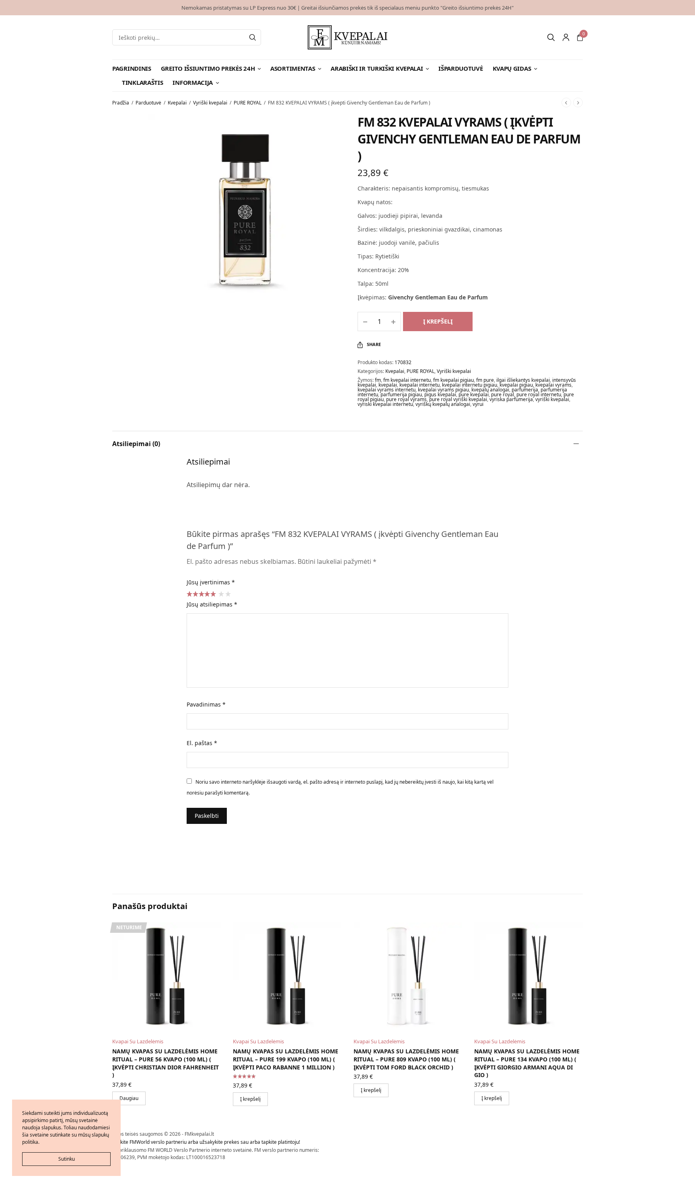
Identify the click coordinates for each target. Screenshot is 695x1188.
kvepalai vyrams (553, 384)
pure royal (502, 394)
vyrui (478, 404)
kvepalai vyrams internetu (386, 389)
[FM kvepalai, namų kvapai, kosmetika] (348, 37)
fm (378, 380)
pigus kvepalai (440, 394)
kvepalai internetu (419, 384)
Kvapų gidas (512, 68)
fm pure (485, 380)
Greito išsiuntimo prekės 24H (208, 68)
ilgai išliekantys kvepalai (523, 380)
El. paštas (202, 743)
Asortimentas (292, 68)
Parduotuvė (148, 102)
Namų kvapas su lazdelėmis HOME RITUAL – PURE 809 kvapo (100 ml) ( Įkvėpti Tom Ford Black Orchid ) (406, 1059)
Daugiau (128, 1098)
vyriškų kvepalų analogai (442, 404)
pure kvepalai (474, 394)
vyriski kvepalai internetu (385, 404)
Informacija (193, 82)
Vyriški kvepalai (210, 102)
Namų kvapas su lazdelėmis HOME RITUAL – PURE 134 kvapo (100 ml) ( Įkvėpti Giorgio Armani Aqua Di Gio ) (527, 1063)
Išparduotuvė (460, 68)
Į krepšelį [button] (250, 1099)
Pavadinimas (206, 704)
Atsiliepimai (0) (136, 443)
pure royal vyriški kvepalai (458, 399)
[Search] (252, 37)
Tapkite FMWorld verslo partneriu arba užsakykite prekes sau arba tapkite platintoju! (206, 1142)
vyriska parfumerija (511, 399)
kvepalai (387, 384)
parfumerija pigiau (401, 394)
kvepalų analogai (490, 389)
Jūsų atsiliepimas (212, 604)
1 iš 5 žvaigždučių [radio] (220, 593)
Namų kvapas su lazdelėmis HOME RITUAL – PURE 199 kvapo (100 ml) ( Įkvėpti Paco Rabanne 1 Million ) (285, 1059)
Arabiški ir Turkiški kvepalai (377, 68)
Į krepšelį (437, 321)
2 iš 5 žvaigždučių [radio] (227, 593)
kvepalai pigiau (516, 384)
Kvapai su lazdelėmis (137, 1041)
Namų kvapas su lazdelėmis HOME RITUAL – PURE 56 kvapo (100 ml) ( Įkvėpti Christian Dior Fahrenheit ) (165, 1063)
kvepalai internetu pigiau (469, 384)
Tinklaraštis (142, 82)
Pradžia (120, 102)
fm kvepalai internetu (407, 380)
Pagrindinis (131, 68)
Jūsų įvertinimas (211, 582)
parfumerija (525, 389)
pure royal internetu (538, 394)
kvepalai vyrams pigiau (443, 389)
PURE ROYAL (247, 102)
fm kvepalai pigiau (453, 380)
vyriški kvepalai (552, 399)
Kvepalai (177, 102)
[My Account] (566, 37)
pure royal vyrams (406, 399)
